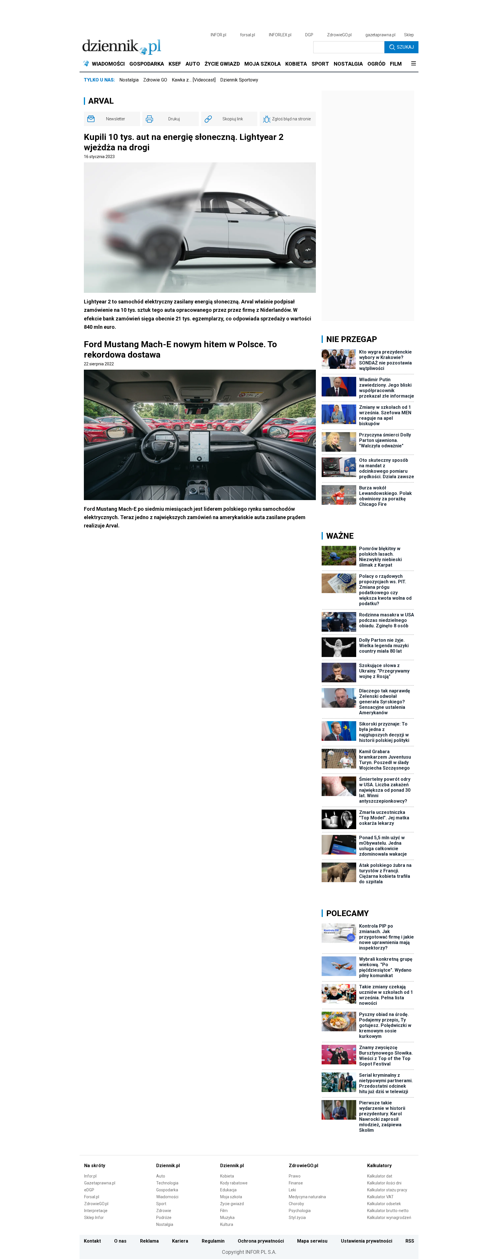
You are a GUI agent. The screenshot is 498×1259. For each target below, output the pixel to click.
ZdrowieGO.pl (339, 35)
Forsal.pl (91, 1197)
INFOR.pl (218, 35)
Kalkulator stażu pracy (387, 1190)
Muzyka (227, 1217)
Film (224, 1210)
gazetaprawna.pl (380, 35)
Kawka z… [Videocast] (194, 80)
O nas (120, 1241)
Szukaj (405, 47)
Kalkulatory (379, 1165)
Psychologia (300, 1210)
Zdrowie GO (155, 80)
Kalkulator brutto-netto (388, 1210)
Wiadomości (167, 1197)
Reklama (149, 1241)
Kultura (226, 1224)
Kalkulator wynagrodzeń (389, 1217)
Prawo (295, 1176)
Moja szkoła (231, 1197)
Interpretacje (95, 1210)
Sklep (409, 35)
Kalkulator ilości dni (384, 1183)
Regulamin (213, 1241)
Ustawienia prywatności (366, 1241)
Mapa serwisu (312, 1241)
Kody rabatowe (234, 1183)
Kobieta (227, 1176)
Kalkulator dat (379, 1176)
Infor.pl (90, 1176)
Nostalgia (129, 80)
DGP (309, 35)
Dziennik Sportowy (239, 80)
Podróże (163, 1217)
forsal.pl (247, 35)
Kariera (180, 1241)
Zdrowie (163, 1210)
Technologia (167, 1183)
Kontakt (92, 1241)
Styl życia (297, 1217)
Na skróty (94, 1165)
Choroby (296, 1203)
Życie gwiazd (232, 1203)
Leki (292, 1190)
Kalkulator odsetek (384, 1203)
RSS (409, 1241)
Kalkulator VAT (380, 1197)
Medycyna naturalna (307, 1197)
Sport (161, 1203)
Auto (160, 1176)
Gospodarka (167, 1190)
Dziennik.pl (168, 1165)
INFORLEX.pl (280, 35)
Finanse (296, 1183)
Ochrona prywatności (261, 1241)
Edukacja (228, 1190)
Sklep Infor (94, 1217)
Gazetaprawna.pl (99, 1183)
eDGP (89, 1190)
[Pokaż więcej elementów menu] (413, 64)
